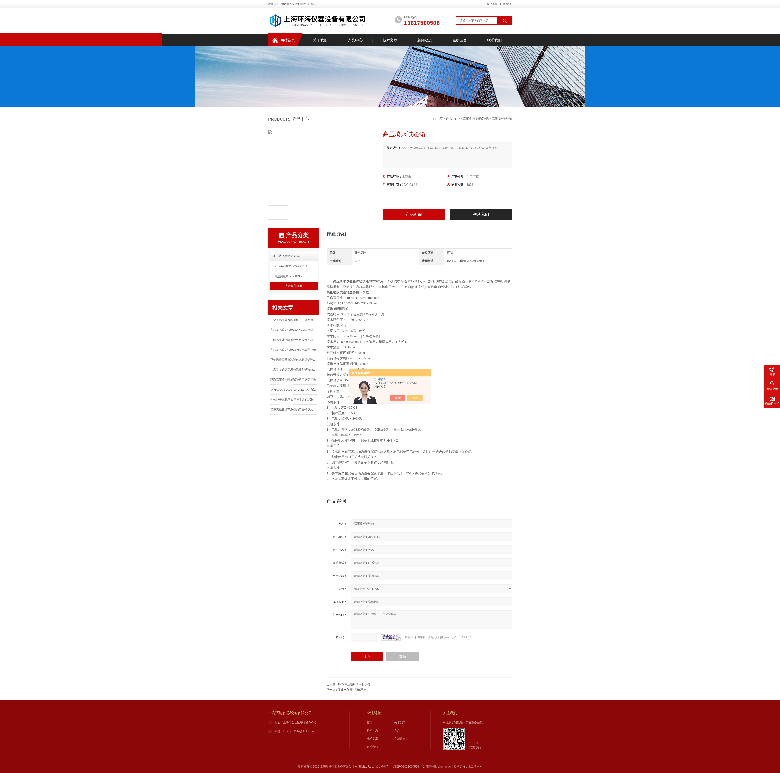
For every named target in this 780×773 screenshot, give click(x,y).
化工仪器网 (475, 766)
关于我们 (320, 40)
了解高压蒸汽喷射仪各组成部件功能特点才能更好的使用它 (293, 339)
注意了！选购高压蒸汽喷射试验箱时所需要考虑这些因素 (293, 369)
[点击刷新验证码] (391, 637)
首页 (440, 118)
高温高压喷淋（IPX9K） (289, 276)
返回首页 (492, 3)
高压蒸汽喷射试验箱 (476, 118)
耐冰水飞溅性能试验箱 (352, 689)
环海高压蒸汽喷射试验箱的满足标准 (293, 379)
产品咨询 (414, 214)
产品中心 (355, 40)
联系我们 (505, 3)
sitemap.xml (445, 766)
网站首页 (287, 40)
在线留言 (459, 40)
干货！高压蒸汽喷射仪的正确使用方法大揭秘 (293, 319)
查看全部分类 (293, 286)
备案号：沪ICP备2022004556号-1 (403, 766)
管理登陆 (431, 766)
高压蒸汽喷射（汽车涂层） (291, 266)
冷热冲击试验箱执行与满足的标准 (291, 399)
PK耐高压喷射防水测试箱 (354, 684)
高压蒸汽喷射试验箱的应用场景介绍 (293, 349)
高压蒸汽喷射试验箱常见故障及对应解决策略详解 (293, 329)
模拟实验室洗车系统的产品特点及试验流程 (293, 409)
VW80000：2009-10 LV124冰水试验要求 (293, 389)
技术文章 (390, 40)
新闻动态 (424, 40)
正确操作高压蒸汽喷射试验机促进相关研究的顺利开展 (293, 359)
